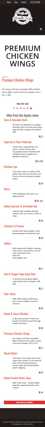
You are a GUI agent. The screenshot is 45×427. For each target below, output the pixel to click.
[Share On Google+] (17, 108)
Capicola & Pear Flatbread (17, 142)
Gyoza (7, 189)
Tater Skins (10, 294)
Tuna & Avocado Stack (15, 120)
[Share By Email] (31, 108)
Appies (5, 77)
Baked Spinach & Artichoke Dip (20, 206)
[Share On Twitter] (20, 108)
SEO (25, 424)
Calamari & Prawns (14, 226)
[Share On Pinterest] (27, 108)
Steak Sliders (11, 353)
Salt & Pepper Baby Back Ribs (20, 274)
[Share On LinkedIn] (24, 108)
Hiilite (31, 424)
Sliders (7, 243)
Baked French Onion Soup (17, 378)
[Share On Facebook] (14, 108)
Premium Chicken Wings (17, 333)
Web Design (31, 422)
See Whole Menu (24, 402)
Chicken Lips (10, 166)
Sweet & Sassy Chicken (16, 313)
